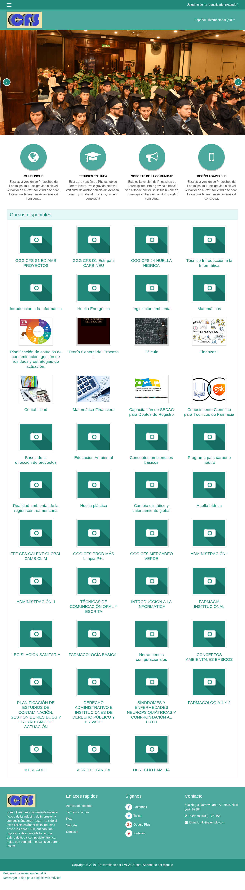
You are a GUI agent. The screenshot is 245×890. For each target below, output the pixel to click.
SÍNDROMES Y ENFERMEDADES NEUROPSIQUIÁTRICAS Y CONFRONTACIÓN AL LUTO (151, 712)
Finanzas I (209, 352)
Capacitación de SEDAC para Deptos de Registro (151, 412)
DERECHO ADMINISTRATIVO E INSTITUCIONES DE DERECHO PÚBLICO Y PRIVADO (93, 712)
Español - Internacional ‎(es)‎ (213, 20)
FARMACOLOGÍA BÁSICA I (94, 654)
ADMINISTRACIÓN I (209, 553)
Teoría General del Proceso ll (94, 354)
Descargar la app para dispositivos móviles (32, 877)
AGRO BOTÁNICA (93, 770)
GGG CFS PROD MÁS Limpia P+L (93, 556)
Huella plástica (93, 505)
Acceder (231, 4)
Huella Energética (93, 308)
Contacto (72, 831)
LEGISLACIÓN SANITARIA (35, 654)
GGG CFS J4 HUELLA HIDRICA (151, 262)
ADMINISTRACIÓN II (36, 601)
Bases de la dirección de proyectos (36, 459)
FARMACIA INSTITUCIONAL (209, 604)
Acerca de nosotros (79, 805)
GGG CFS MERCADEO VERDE (151, 556)
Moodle (168, 864)
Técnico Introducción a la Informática (209, 262)
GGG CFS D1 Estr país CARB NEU (94, 262)
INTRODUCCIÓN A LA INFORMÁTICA (151, 604)
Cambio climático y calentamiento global (151, 507)
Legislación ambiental (151, 308)
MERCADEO (35, 770)
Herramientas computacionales (151, 657)
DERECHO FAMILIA (151, 770)
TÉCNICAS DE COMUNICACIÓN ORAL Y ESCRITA (93, 606)
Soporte (71, 825)
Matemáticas (209, 308)
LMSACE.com (131, 864)
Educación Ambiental (93, 457)
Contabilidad (35, 409)
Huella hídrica (209, 505)
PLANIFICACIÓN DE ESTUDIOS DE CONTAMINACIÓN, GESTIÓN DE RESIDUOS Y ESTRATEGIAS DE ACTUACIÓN (36, 714)
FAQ (69, 818)
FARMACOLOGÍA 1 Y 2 (209, 702)
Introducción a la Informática (36, 308)
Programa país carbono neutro (209, 459)
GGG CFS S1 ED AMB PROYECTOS (35, 262)
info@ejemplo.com (212, 822)
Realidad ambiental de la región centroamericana (36, 507)
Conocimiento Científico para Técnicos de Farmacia (209, 412)
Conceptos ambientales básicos (151, 459)
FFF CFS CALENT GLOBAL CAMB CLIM (35, 556)
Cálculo (151, 352)
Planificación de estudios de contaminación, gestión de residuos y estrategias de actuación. (36, 359)
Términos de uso (77, 812)
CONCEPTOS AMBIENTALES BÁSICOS (209, 657)
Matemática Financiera (94, 409)
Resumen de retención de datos (24, 873)
